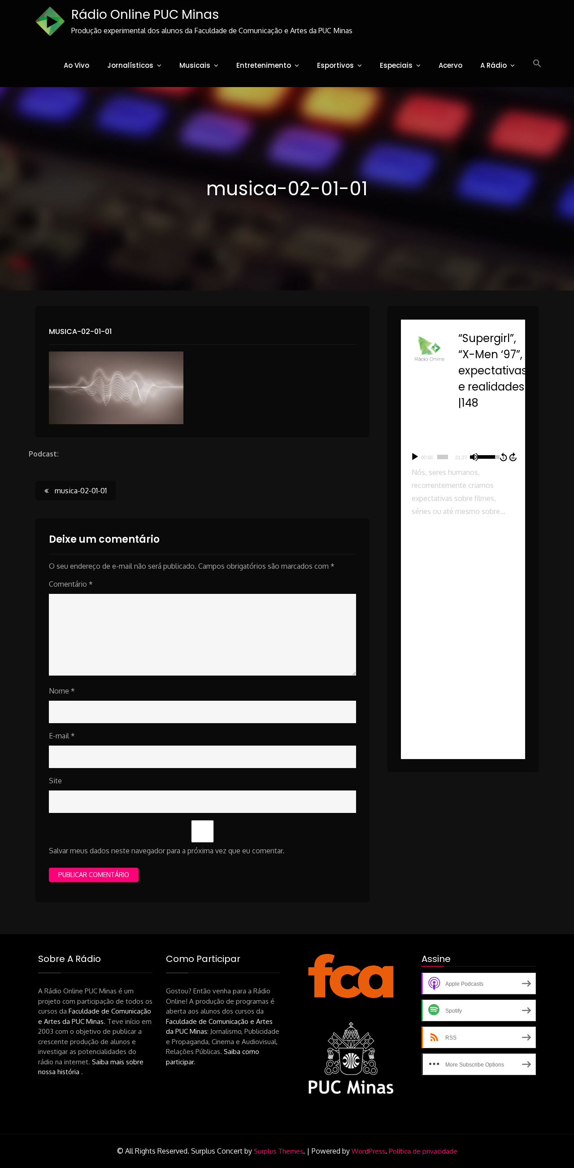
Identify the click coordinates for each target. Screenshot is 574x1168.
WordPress (368, 1151)
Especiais (396, 65)
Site (55, 780)
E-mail (62, 735)
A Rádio (493, 65)
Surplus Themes (278, 1151)
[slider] (442, 457)
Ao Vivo (76, 65)
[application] (463, 457)
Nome (62, 690)
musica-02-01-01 (80, 331)
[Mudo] (474, 456)
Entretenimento (263, 65)
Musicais (194, 65)
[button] (537, 64)
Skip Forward (513, 456)
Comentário (71, 584)
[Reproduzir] (414, 456)
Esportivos (335, 65)
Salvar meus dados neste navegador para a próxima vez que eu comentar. (166, 850)
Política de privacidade (423, 1151)
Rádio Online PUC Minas (145, 14)
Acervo (450, 65)
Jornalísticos (130, 65)
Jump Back (503, 456)
